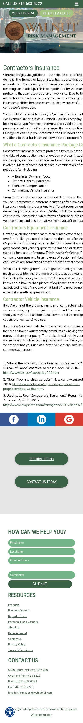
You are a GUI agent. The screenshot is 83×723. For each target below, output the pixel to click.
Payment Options (19, 610)
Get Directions (41, 459)
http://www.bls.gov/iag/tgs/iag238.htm (31, 372)
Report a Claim (17, 616)
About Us (14, 627)
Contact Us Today (42, 482)
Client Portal (23, 13)
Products (13, 605)
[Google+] (69, 419)
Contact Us (15, 639)
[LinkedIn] (41, 419)
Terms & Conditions (20, 650)
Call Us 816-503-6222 (22, 3)
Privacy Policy (17, 644)
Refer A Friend (17, 633)
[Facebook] (13, 419)
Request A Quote (56, 13)
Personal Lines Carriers (23, 622)
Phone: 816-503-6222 (22, 681)
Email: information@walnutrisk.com (30, 693)
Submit (40, 584)
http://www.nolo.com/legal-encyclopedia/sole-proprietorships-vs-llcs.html (41, 386)
